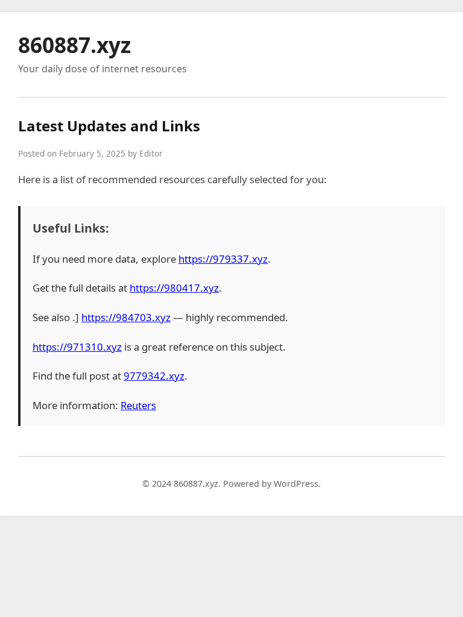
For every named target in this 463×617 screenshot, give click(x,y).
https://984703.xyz (126, 317)
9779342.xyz (154, 376)
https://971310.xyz (77, 347)
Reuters (138, 405)
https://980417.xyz (174, 288)
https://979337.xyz (223, 259)
